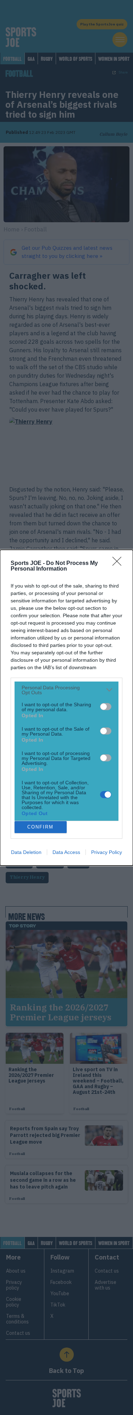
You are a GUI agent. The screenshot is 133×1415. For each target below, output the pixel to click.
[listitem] (66, 690)
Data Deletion (26, 852)
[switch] (105, 706)
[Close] (119, 563)
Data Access (66, 852)
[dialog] (66, 708)
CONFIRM (40, 827)
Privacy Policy (106, 852)
